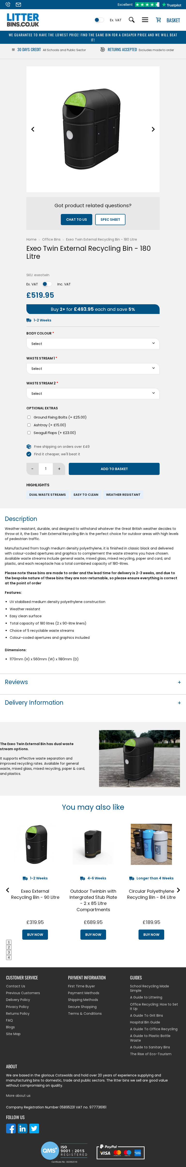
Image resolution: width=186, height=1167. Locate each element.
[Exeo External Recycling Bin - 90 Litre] (35, 844)
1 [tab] (9, 942)
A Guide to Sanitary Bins (150, 1047)
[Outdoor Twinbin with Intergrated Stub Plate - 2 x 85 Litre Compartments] (93, 844)
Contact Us (15, 986)
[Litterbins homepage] (23, 26)
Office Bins (51, 239)
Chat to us (76, 219)
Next (153, 129)
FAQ (9, 1020)
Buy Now (35, 934)
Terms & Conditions (85, 1013)
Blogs (10, 1027)
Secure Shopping (82, 1007)
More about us (18, 1095)
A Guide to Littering (146, 997)
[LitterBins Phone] (10, 5)
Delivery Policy (18, 1000)
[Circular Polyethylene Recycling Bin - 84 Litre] (151, 844)
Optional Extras (42, 408)
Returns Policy (18, 1013)
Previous (33, 129)
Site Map (13, 1034)
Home (31, 239)
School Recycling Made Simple (149, 988)
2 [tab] (9, 947)
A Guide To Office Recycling (154, 1029)
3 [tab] (9, 952)
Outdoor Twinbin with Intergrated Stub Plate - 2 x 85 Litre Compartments (93, 900)
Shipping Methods (83, 1000)
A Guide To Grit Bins (146, 1015)
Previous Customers (23, 993)
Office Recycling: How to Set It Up (154, 1006)
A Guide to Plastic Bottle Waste (150, 1038)
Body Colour (40, 333)
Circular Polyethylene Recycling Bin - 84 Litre (151, 894)
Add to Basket (114, 468)
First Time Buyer (81, 986)
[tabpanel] (35, 880)
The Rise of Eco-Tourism (150, 1054)
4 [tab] (9, 957)
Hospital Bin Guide (145, 1022)
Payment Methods (83, 993)
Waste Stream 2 (42, 383)
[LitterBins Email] (20, 4)
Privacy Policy (17, 1007)
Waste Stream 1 (41, 358)
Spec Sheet (110, 219)
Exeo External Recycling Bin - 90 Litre (35, 894)
